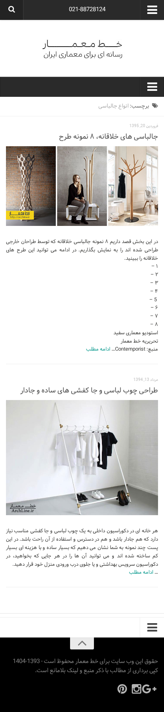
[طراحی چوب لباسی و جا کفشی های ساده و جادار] (82, 458)
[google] (150, 688)
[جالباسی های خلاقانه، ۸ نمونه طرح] (82, 186)
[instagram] (136, 688)
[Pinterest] (122, 688)
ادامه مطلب (98, 349)
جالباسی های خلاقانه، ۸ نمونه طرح (108, 137)
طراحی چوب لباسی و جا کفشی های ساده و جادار (89, 390)
